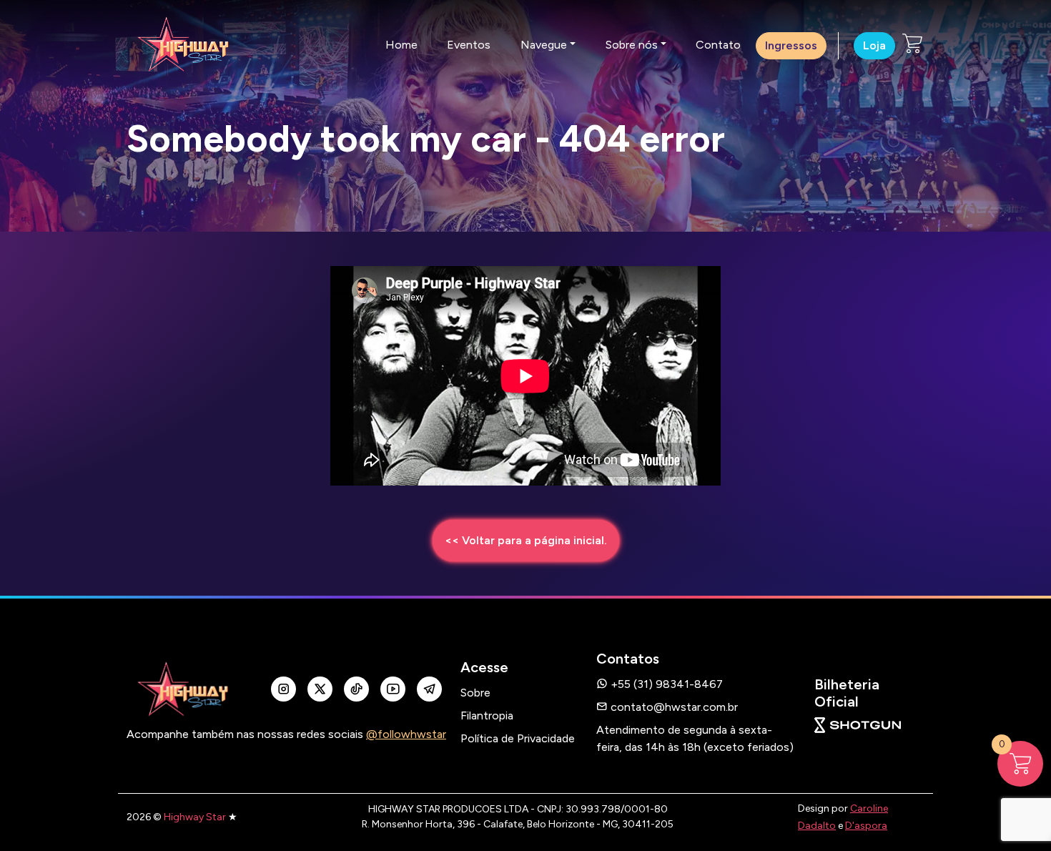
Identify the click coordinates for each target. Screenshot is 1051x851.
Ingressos (791, 45)
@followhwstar (406, 734)
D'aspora (866, 826)
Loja (874, 45)
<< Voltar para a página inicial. (526, 540)
